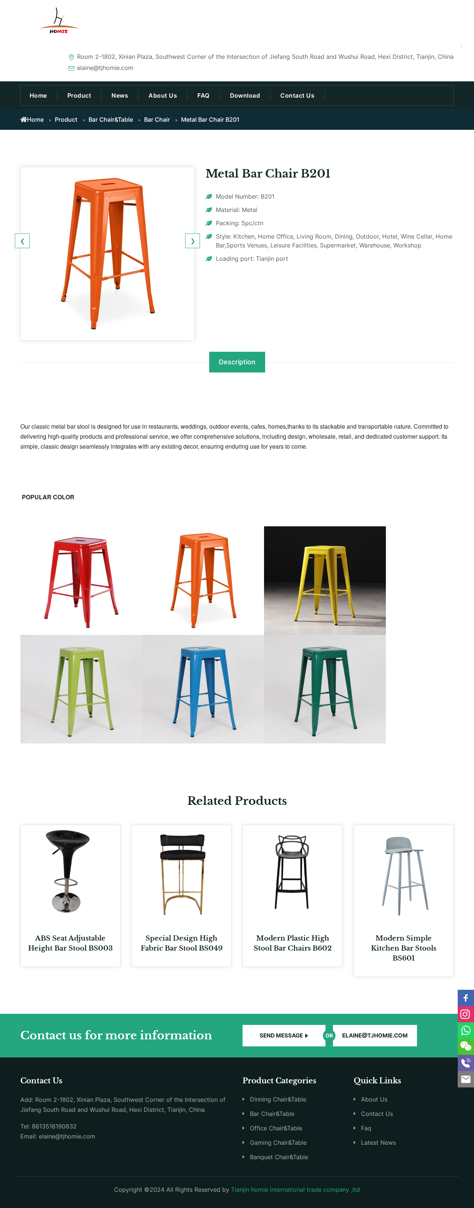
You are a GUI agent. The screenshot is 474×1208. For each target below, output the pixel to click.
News (119, 95)
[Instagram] (466, 1014)
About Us (162, 95)
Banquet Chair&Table (279, 1157)
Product (79, 95)
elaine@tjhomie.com (375, 1035)
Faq (366, 1128)
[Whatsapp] (466, 1030)
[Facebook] (466, 998)
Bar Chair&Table (111, 119)
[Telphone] (466, 1063)
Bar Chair (157, 119)
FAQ (203, 95)
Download (245, 95)
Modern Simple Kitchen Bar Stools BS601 (403, 948)
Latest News (378, 1142)
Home (38, 95)
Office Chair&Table (276, 1128)
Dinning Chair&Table (278, 1099)
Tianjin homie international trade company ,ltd (295, 1189)
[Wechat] (466, 1047)
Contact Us (297, 95)
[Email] (466, 1079)
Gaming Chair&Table (278, 1142)
